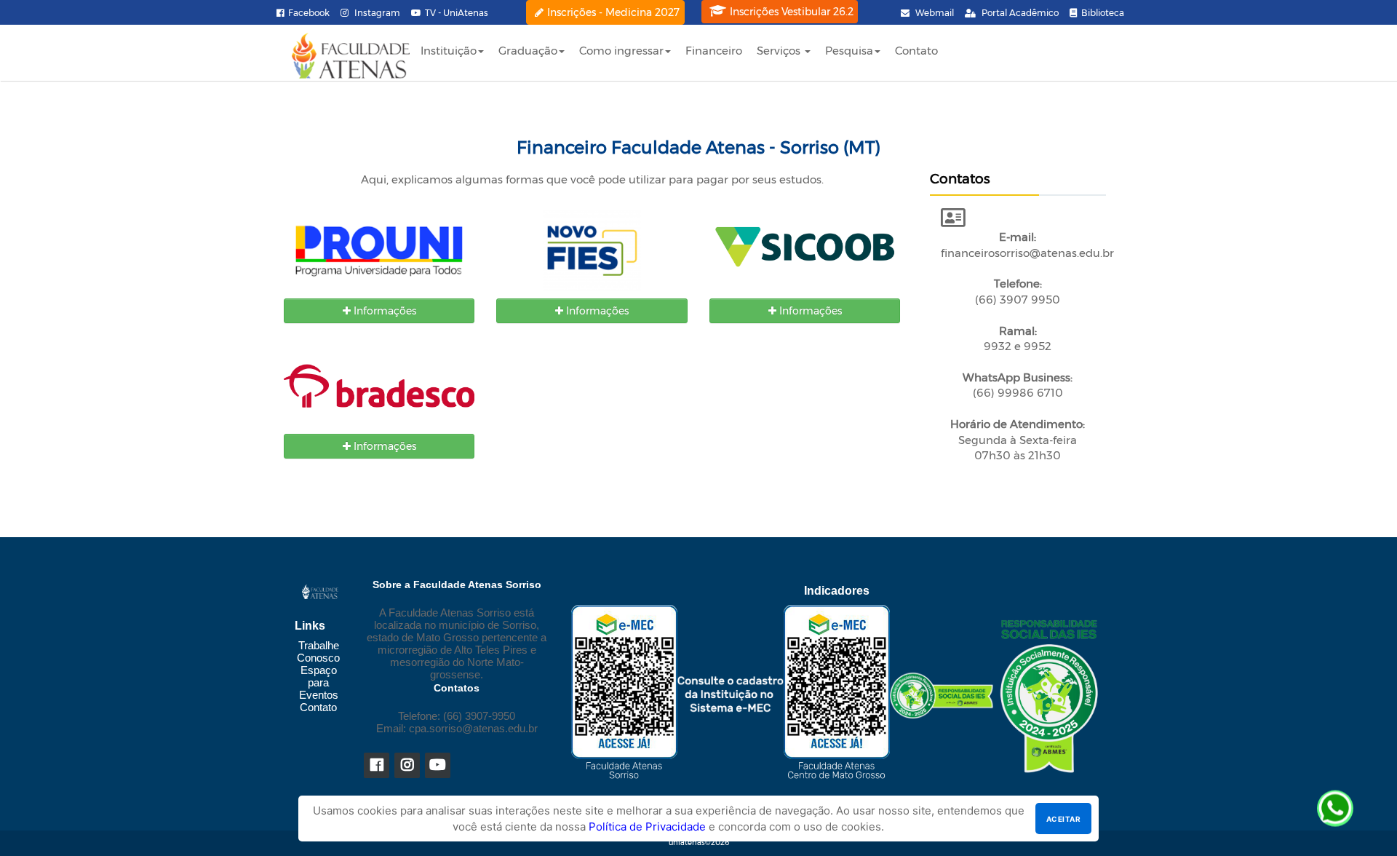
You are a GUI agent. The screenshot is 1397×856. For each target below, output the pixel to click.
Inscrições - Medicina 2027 (613, 12)
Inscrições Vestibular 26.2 (791, 11)
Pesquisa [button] (849, 51)
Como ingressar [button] (621, 51)
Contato (916, 51)
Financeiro (713, 51)
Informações (383, 310)
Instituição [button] (449, 51)
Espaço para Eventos (318, 682)
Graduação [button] (527, 51)
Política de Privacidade (647, 826)
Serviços (780, 51)
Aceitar (1063, 819)
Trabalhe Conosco (318, 651)
